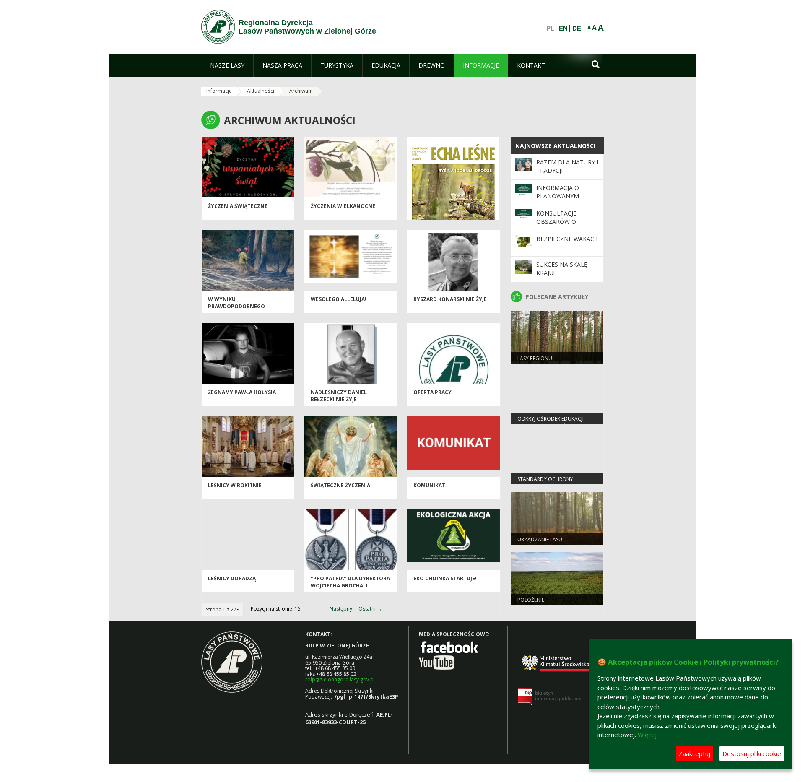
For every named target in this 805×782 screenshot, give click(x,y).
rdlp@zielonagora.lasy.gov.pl (340, 679)
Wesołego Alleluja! (338, 299)
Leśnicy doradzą (232, 578)
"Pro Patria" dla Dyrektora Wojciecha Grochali (350, 582)
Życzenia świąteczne (237, 206)
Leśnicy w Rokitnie (235, 485)
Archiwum (301, 90)
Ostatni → (370, 608)
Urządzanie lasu (539, 539)
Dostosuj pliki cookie (751, 753)
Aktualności (260, 90)
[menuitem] (227, 65)
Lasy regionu (534, 358)
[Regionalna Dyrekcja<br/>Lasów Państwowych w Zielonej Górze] (218, 27)
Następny (341, 608)
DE (576, 28)
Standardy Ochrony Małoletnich (545, 482)
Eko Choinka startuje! (445, 578)
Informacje (219, 90)
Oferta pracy (432, 392)
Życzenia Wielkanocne (343, 206)
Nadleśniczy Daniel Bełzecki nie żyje (339, 396)
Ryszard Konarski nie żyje (450, 299)
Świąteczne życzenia (340, 485)
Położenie (530, 599)
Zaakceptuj (694, 753)
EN (563, 28)
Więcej (647, 734)
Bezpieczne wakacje (567, 239)
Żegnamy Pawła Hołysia (242, 392)
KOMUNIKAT (429, 485)
